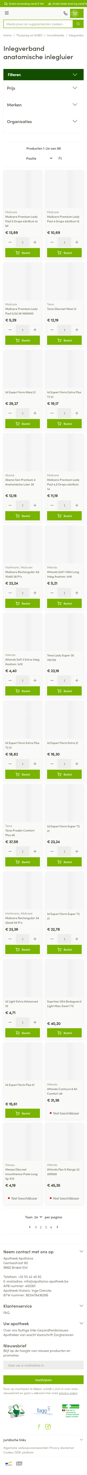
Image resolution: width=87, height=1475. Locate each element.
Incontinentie (55, 35)
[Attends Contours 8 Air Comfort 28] (64, 1061)
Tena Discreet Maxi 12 (61, 309)
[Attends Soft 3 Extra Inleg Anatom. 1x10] (23, 632)
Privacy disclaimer (61, 1448)
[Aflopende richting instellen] (60, 158)
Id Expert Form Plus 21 (19, 1085)
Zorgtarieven (63, 1334)
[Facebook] (39, 1427)
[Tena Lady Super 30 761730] (64, 632)
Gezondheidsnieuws (52, 1330)
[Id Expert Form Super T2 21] (64, 890)
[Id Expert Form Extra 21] (64, 720)
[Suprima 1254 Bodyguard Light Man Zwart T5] (64, 978)
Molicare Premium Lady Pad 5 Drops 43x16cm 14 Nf (21, 221)
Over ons (10, 1330)
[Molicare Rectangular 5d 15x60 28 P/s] (23, 544)
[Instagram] (48, 1427)
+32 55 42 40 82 (29, 1276)
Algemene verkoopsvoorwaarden (26, 1448)
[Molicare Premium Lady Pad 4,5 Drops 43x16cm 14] (64, 452)
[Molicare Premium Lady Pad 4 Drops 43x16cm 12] (64, 189)
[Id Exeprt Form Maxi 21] (23, 369)
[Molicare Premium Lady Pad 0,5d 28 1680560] (23, 281)
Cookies (8, 1452)
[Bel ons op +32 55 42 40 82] (65, 13)
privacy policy (68, 1393)
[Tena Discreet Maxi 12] (64, 281)
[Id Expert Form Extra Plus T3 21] (64, 369)
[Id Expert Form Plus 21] (23, 1061)
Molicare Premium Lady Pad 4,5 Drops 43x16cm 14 (63, 484)
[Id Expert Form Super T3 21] (64, 803)
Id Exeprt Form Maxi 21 (20, 392)
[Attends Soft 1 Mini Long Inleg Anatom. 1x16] (64, 544)
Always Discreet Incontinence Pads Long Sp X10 (21, 1174)
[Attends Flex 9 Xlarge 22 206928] (64, 1142)
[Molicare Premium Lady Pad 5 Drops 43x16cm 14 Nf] (23, 189)
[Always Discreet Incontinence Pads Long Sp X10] (23, 1142)
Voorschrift (45, 1334)
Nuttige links (27, 1330)
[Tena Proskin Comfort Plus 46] (23, 803)
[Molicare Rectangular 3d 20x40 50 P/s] (23, 890)
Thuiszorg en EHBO (29, 35)
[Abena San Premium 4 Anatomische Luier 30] (23, 452)
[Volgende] (57, 1227)
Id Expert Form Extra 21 (62, 743)
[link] (31, 1227)
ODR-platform (24, 1452)
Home (7, 35)
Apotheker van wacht (19, 1334)
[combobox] (38, 24)
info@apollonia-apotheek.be (46, 1281)
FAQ (6, 1312)
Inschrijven (43, 1379)
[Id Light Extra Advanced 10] (23, 978)
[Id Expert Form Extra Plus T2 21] (23, 720)
